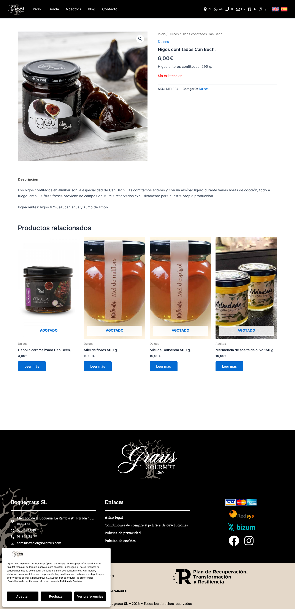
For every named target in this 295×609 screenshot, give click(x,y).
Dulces (173, 34)
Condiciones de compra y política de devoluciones (146, 525)
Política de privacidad (123, 533)
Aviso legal (114, 517)
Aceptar (22, 596)
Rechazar (56, 596)
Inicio (36, 9)
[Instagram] (249, 540)
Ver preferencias (90, 596)
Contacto (109, 9)
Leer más (31, 366)
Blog (91, 9)
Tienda (53, 9)
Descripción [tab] (28, 179)
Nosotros (73, 9)
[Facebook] (234, 540)
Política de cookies (120, 540)
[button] (140, 39)
